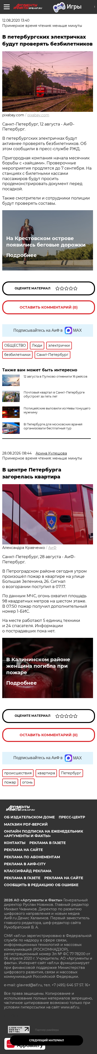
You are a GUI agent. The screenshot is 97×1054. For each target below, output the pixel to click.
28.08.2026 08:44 (17, 453)
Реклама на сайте (23, 850)
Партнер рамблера (47, 1029)
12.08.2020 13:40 (15, 20)
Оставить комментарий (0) (49, 307)
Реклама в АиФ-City (25, 864)
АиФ (52, 547)
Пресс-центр (72, 817)
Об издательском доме (29, 817)
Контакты (14, 843)
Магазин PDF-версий (26, 824)
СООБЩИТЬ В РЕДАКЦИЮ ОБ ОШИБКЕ (41, 885)
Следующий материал (46, 1040)
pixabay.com (38, 115)
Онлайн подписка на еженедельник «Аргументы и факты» (43, 833)
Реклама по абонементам (32, 857)
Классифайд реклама (27, 871)
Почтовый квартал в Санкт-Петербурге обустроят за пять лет (54, 394)
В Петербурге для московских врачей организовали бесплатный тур (53, 426)
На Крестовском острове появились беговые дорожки (46, 241)
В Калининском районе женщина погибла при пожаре (38, 666)
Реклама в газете (47, 843)
